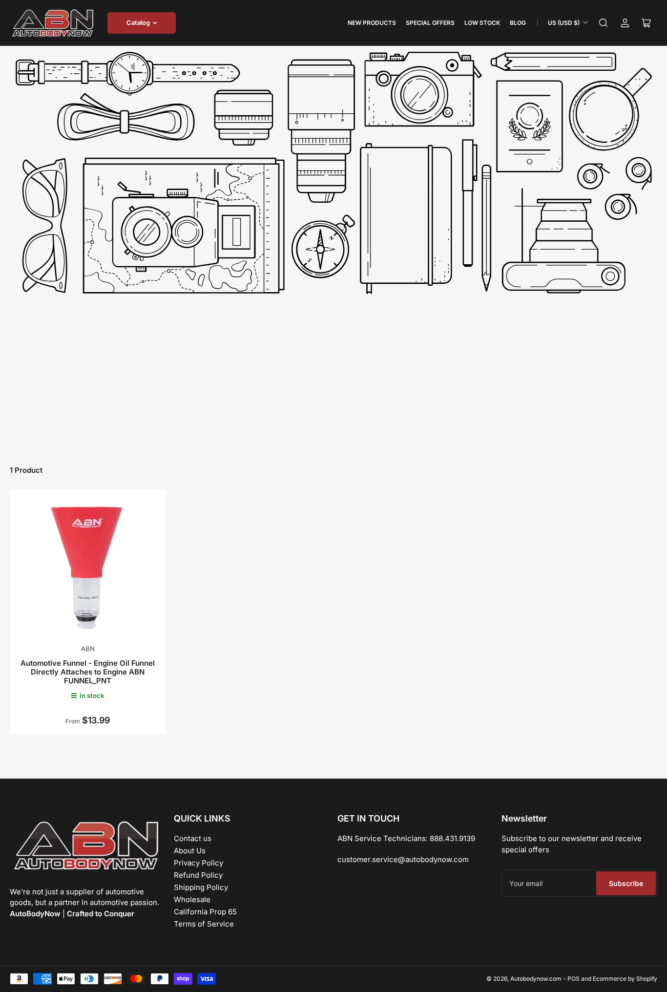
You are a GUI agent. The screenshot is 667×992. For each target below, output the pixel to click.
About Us (190, 850)
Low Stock (482, 22)
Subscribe (626, 883)
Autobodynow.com (536, 978)
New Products (372, 22)
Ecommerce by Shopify (625, 978)
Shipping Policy (201, 887)
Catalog (138, 22)
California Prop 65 (205, 911)
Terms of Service (204, 924)
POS (573, 978)
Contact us (192, 838)
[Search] (603, 23)
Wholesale (192, 899)
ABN (88, 649)
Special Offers (430, 22)
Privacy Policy (198, 862)
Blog (518, 22)
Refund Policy (198, 875)
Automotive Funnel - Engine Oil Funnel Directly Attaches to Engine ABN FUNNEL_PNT (88, 671)
